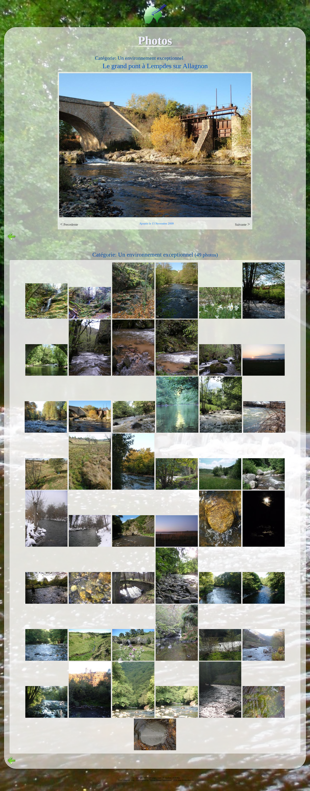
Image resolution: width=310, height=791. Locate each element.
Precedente (69, 224)
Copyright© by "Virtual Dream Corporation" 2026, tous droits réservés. (165, 780)
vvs (132, 780)
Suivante (242, 224)
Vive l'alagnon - (124, 780)
